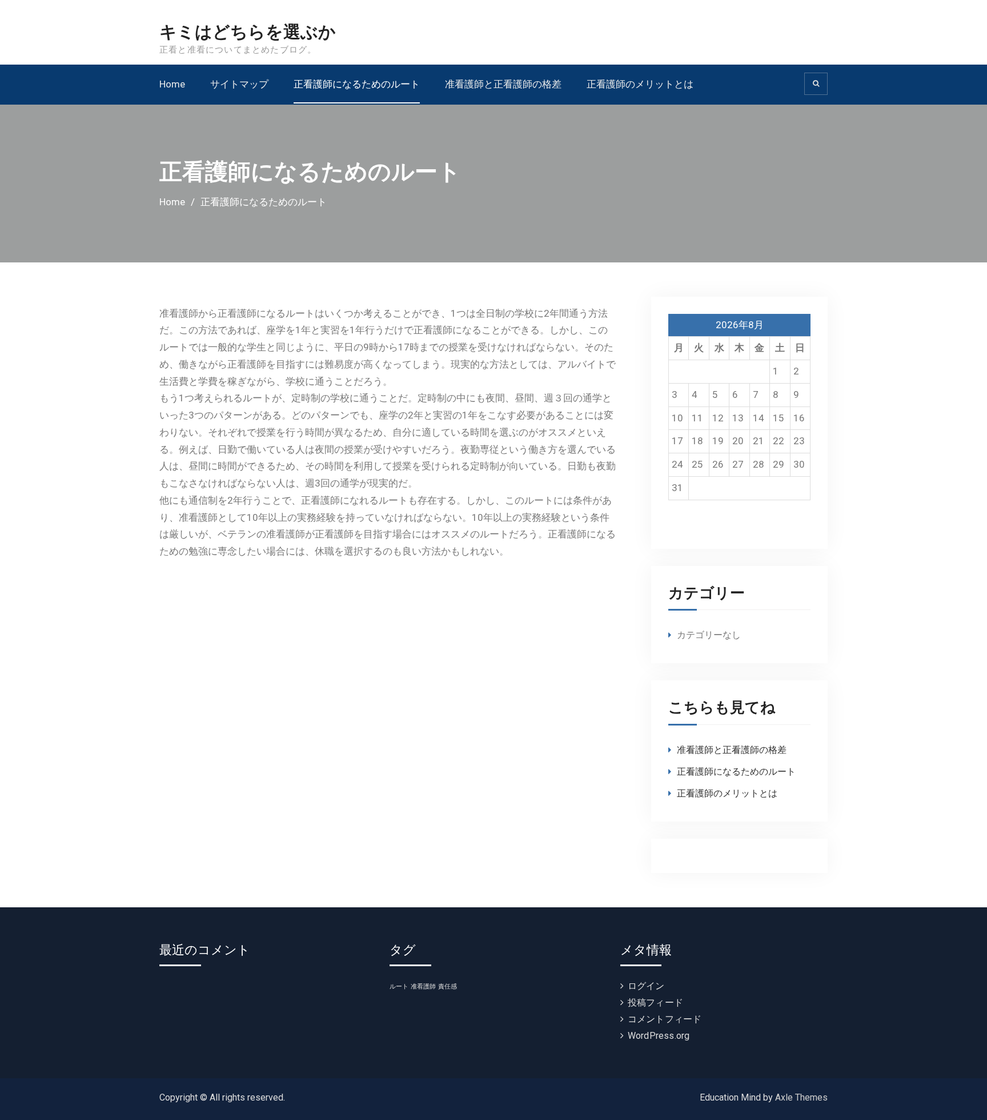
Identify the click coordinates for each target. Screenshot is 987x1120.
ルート (399, 986)
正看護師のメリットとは (640, 84)
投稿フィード (655, 1002)
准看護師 (423, 986)
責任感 (447, 986)
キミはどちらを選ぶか (247, 32)
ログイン (646, 986)
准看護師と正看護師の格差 (503, 84)
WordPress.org (659, 1035)
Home (172, 84)
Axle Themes (801, 1097)
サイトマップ (239, 84)
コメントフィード (665, 1019)
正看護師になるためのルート (357, 84)
